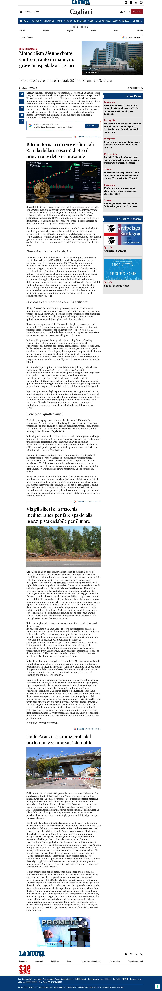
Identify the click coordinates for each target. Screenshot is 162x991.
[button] (63, 932)
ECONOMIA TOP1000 (121, 21)
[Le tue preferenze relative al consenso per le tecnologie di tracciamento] (157, 986)
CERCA (139, 21)
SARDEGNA (36, 21)
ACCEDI (127, 12)
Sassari (22, 31)
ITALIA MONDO (48, 21)
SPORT (59, 21)
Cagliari (70, 31)
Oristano (140, 31)
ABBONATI (137, 12)
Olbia (116, 31)
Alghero (46, 31)
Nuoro (93, 31)
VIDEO (90, 21)
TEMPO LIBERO (80, 21)
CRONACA (68, 21)
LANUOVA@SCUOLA (103, 21)
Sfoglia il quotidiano (31, 12)
